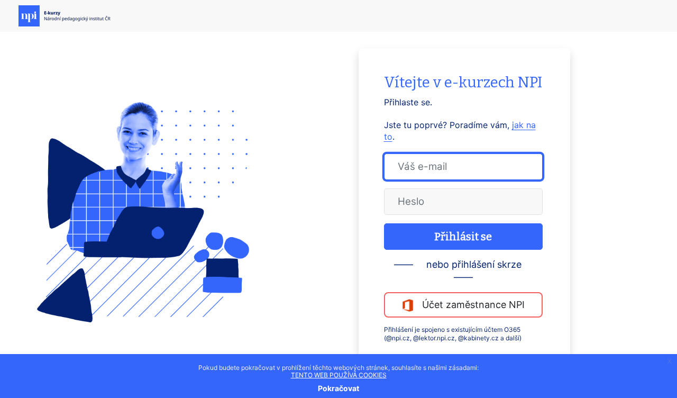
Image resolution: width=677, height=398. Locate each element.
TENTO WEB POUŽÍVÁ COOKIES (339, 375)
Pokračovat (338, 388)
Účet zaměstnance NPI (469, 304)
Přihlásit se (463, 236)
